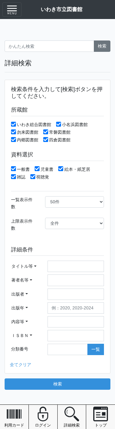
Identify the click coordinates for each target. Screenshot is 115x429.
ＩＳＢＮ (20, 335)
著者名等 (20, 280)
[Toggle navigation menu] (11, 9)
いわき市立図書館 (61, 9)
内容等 (17, 321)
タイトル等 (22, 266)
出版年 (17, 307)
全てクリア (20, 364)
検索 (102, 46)
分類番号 (19, 349)
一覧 (95, 349)
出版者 (17, 294)
